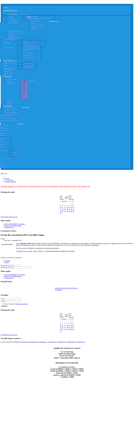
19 (65, 209)
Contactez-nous (8, 227)
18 (62, 209)
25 (62, 211)
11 (62, 207)
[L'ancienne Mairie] (8, 342)
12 (65, 207)
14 (69, 207)
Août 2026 (66, 197)
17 (60, 209)
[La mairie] (71, 342)
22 (71, 209)
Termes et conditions (22, 304)
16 (73, 207)
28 (69, 211)
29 (71, 211)
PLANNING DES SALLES (9, 217)
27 (67, 211)
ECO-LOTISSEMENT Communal (14, 224)
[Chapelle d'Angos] (34, 342)
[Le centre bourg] (4, 342)
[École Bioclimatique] (23, 342)
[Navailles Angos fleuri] (52, 342)
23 (73, 209)
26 (65, 211)
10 (60, 207)
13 (67, 207)
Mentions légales (7, 423)
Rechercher (4, 265)
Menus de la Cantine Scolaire (12, 225)
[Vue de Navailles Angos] (43, 342)
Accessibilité (29, 423)
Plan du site (19, 423)
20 (67, 209)
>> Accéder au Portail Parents (9, 285)
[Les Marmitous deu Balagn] (2, 342)
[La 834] (11, 342)
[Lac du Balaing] (16, 342)
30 (73, 211)
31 (60, 213)
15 (71, 207)
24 (60, 211)
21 (69, 209)
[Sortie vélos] (80, 342)
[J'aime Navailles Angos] (62, 342)
